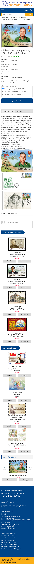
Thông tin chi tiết (8, 111)
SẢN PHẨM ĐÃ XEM (9, 457)
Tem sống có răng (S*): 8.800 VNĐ (14, 89)
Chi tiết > (9, 261)
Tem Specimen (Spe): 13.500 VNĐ (14, 94)
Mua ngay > (24, 261)
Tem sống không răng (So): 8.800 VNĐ (15, 91)
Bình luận (19, 111)
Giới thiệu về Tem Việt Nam (9, 536)
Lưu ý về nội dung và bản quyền (11, 549)
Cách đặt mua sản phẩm (8, 538)
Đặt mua (18, 101)
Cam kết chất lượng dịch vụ (9, 544)
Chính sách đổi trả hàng (8, 542)
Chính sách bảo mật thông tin (10, 546)
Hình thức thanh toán (7, 540)
